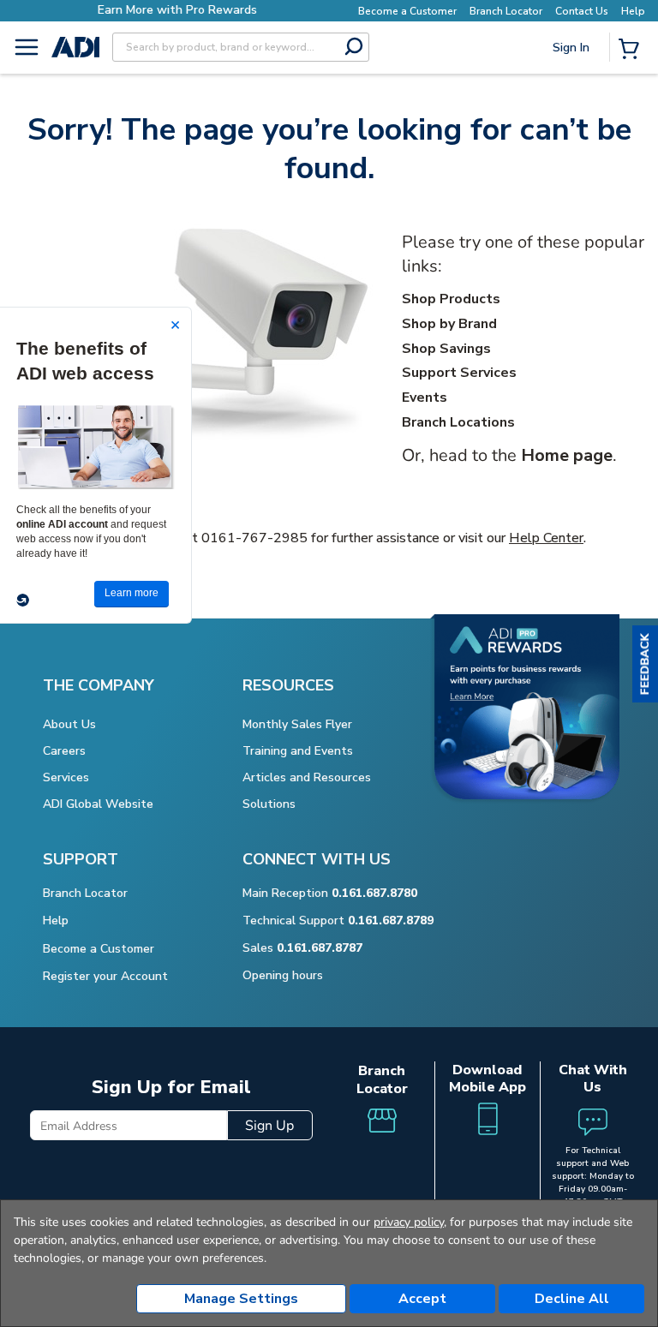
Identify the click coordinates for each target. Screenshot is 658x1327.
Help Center (546, 538)
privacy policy (409, 1222)
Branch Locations (458, 422)
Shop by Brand (449, 323)
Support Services (459, 372)
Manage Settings (241, 1298)
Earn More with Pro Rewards (177, 10)
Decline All (572, 1298)
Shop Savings (446, 348)
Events (424, 397)
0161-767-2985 (254, 538)
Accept (422, 1298)
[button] (645, 663)
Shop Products (451, 299)
